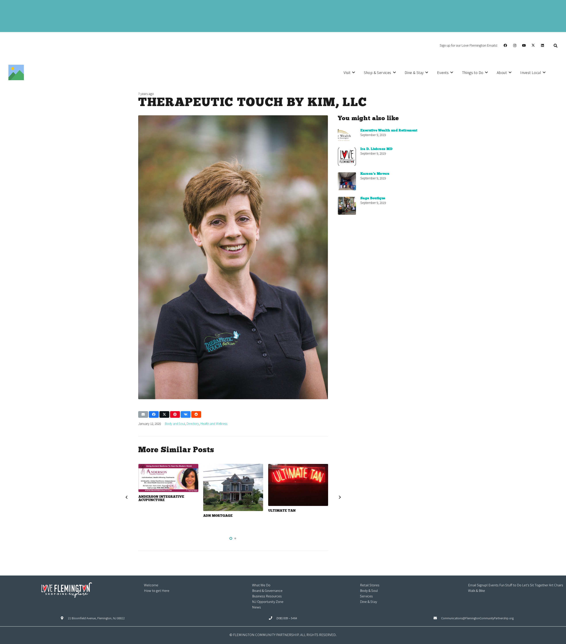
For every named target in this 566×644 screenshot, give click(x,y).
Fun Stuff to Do (510, 585)
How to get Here (156, 590)
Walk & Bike (476, 590)
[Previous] (126, 497)
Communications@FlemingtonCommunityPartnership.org (477, 618)
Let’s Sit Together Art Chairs (542, 585)
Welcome (151, 585)
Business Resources (267, 596)
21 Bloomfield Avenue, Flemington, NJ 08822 (96, 618)
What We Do (261, 585)
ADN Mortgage (218, 516)
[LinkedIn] (542, 45)
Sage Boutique (372, 198)
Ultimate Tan (282, 511)
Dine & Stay (368, 601)
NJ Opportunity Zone (267, 601)
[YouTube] (524, 45)
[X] (533, 45)
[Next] (340, 497)
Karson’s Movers (375, 174)
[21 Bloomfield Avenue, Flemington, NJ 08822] (64, 618)
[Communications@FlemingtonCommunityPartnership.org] (437, 618)
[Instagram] (514, 45)
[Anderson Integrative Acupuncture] (168, 478)
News (256, 607)
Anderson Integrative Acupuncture (161, 498)
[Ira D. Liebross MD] (347, 156)
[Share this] (154, 414)
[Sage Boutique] (347, 206)
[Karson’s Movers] (347, 181)
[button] (555, 45)
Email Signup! (478, 585)
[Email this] (143, 414)
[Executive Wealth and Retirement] (347, 135)
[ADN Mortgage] (233, 487)
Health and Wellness (214, 423)
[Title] (16, 72)
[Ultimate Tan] (298, 485)
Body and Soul (175, 423)
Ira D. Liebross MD (376, 149)
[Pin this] (175, 414)
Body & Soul (369, 590)
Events (493, 585)
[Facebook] (505, 45)
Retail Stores (369, 585)
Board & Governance (267, 590)
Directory (193, 423)
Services (366, 596)
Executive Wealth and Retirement (388, 130)
